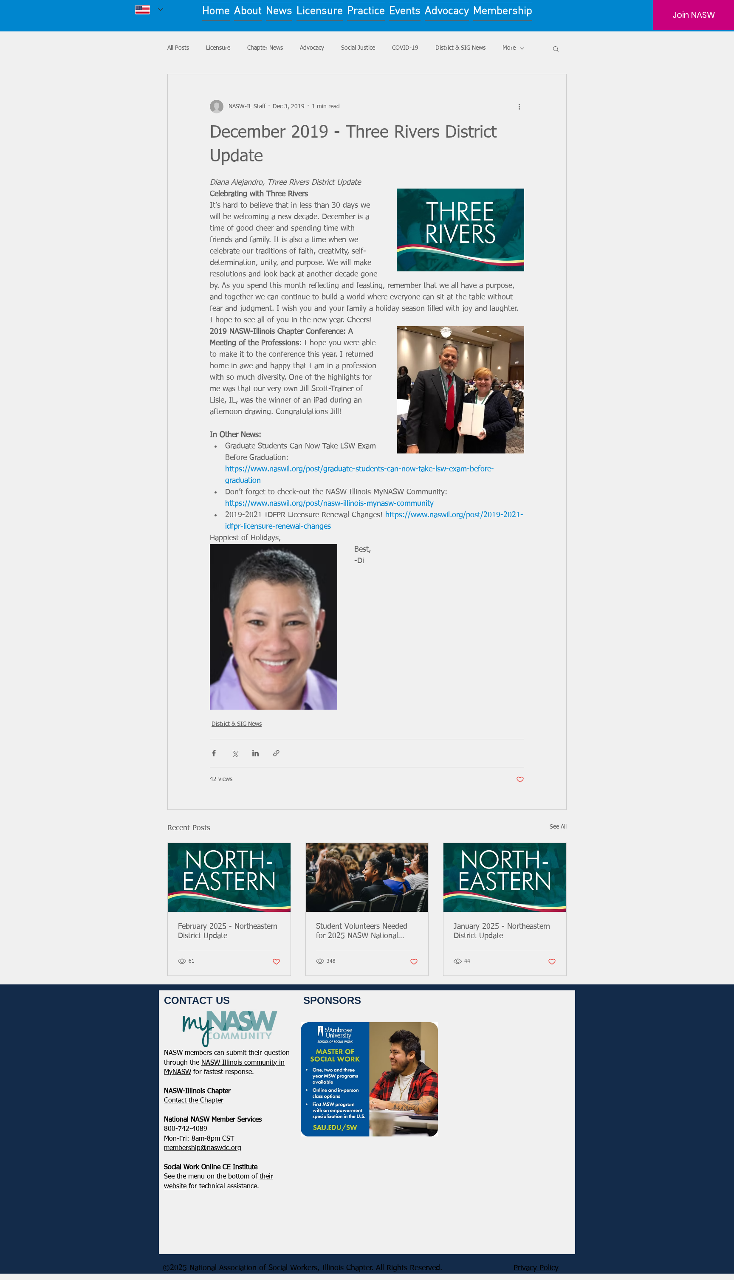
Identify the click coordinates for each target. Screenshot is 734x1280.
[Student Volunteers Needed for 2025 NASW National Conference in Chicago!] (367, 877)
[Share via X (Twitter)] (235, 753)
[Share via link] (276, 753)
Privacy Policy (536, 1268)
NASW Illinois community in (243, 1063)
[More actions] (519, 106)
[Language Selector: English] (149, 9)
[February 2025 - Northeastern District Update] (229, 877)
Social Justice (358, 48)
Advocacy (312, 48)
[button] (556, 48)
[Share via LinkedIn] (255, 753)
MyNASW (177, 1072)
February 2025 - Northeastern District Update (227, 931)
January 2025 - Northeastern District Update (502, 931)
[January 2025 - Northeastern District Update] (504, 877)
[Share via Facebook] (214, 753)
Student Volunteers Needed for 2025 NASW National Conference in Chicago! (361, 932)
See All (558, 827)
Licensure (218, 48)
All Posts (178, 48)
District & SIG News (460, 48)
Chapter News (265, 48)
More (509, 48)
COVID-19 (405, 48)
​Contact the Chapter (193, 1100)
